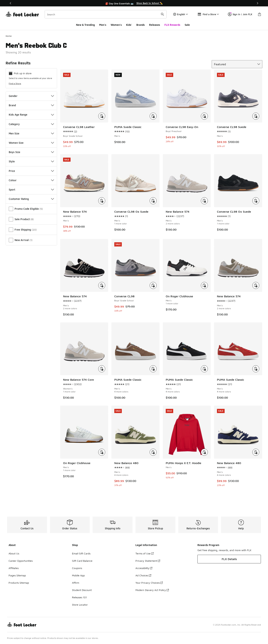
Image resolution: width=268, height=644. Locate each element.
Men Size (14, 133)
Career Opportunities (21, 560)
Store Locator (80, 604)
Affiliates (14, 568)
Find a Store (15, 83)
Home (9, 36)
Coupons (77, 568)
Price (12, 170)
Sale (187, 24)
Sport (12, 189)
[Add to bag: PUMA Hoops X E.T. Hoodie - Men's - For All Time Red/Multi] (204, 452)
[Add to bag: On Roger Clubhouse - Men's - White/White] (101, 452)
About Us (14, 553)
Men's (102, 24)
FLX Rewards (172, 24)
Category (14, 124)
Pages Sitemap (17, 575)
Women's (116, 24)
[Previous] (10, 3)
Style (12, 161)
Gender (13, 95)
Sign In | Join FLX (242, 14)
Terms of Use (143, 553)
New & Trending (85, 24)
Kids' (129, 24)
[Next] (257, 3)
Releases (154, 24)
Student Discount (82, 590)
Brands (140, 24)
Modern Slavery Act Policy (150, 590)
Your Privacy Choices (147, 582)
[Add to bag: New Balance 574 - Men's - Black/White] (101, 285)
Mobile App (78, 575)
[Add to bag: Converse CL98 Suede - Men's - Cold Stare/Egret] (255, 116)
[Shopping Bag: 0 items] (259, 14)
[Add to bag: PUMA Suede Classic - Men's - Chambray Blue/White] (153, 116)
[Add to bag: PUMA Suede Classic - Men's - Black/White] (204, 368)
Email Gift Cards (81, 553)
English (181, 14)
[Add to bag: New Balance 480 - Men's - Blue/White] (255, 452)
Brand (12, 105)
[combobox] (105, 14)
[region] (134, 3)
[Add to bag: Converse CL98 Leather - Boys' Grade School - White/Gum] (101, 116)
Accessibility (142, 568)
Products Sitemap (19, 582)
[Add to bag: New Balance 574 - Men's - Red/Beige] (101, 200)
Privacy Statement (146, 560)
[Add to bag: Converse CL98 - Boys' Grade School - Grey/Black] (153, 285)
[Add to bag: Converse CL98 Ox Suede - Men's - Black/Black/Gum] (255, 200)
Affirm (75, 582)
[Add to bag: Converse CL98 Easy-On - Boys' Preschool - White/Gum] (204, 116)
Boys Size (14, 152)
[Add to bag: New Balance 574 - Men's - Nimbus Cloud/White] (204, 200)
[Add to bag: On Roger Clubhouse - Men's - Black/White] (204, 285)
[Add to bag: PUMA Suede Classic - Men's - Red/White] (255, 368)
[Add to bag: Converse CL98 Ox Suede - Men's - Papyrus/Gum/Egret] (153, 200)
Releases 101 (79, 597)
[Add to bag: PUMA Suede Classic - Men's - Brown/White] (153, 368)
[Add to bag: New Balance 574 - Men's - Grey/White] (255, 285)
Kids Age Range (18, 114)
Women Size (16, 142)
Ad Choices (141, 575)
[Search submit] (162, 14)
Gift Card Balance (82, 560)
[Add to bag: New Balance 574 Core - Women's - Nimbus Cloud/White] (101, 368)
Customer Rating (19, 198)
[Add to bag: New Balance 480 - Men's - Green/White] (153, 452)
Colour (13, 180)
